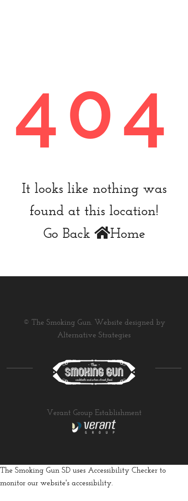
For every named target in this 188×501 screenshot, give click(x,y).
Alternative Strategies (94, 336)
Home (127, 234)
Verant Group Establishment (94, 413)
